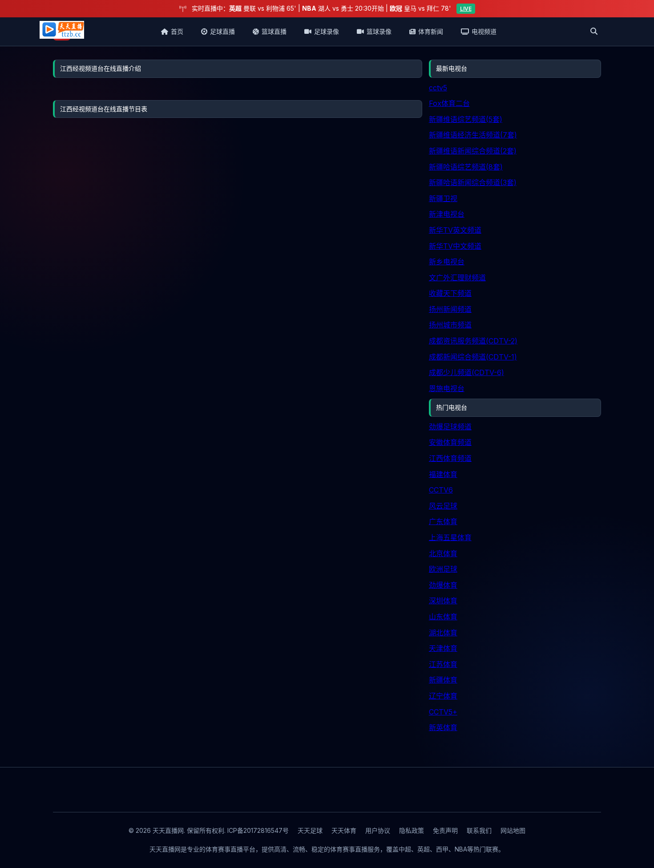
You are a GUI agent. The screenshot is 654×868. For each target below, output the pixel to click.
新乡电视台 (446, 261)
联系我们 (479, 830)
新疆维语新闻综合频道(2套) (473, 150)
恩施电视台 (446, 388)
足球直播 (222, 31)
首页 (177, 31)
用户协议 (377, 830)
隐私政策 (411, 830)
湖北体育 (443, 632)
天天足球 (310, 830)
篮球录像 (379, 31)
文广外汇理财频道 (457, 277)
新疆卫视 (443, 198)
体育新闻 (430, 31)
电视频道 (484, 31)
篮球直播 (274, 31)
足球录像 (326, 31)
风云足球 (443, 505)
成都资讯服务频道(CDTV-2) (473, 340)
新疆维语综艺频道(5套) (465, 119)
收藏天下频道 (450, 293)
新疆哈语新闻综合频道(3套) (473, 182)
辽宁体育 (443, 695)
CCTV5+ (443, 711)
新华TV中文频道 (455, 246)
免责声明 (445, 830)
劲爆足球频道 (450, 426)
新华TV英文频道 (455, 230)
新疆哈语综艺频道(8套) (466, 166)
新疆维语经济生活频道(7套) (473, 134)
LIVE (466, 8)
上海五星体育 (450, 537)
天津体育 (443, 648)
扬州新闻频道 (450, 309)
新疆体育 (443, 679)
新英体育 (443, 727)
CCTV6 (441, 489)
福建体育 (443, 474)
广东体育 (443, 521)
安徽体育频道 (450, 442)
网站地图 (513, 830)
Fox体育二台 (449, 103)
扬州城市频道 (450, 324)
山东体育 (443, 616)
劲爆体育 (443, 585)
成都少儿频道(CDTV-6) (466, 372)
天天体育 (343, 830)
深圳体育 (443, 600)
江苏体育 (443, 664)
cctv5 (438, 87)
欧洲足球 (443, 569)
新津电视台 (446, 214)
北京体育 (443, 553)
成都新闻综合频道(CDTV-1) (473, 356)
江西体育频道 (450, 458)
